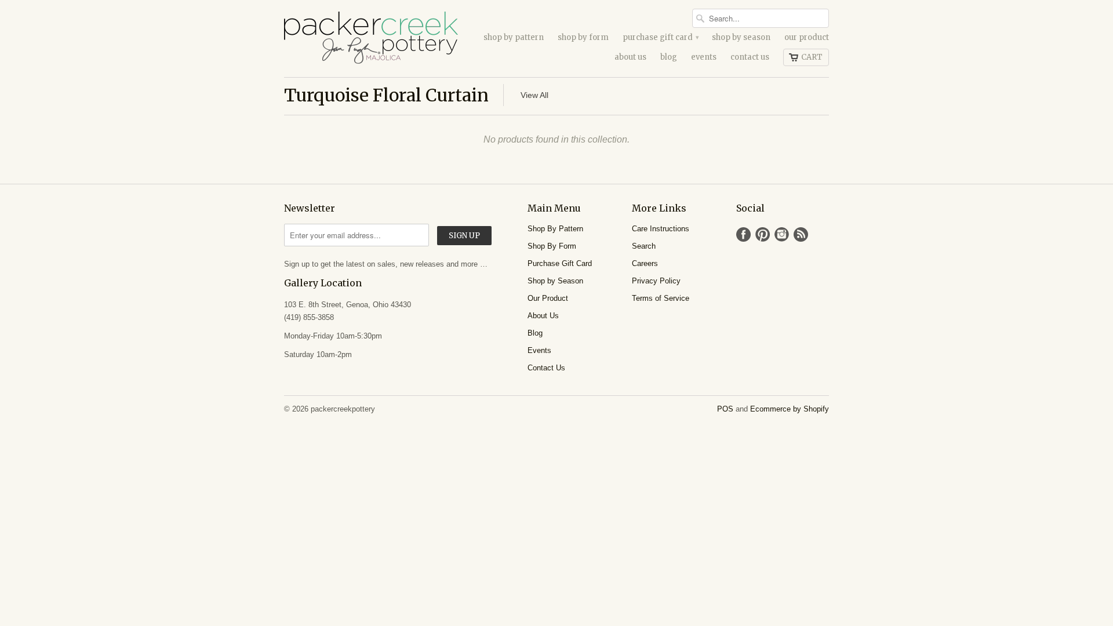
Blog (668, 57)
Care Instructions (660, 228)
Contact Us (749, 57)
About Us (630, 57)
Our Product (806, 37)
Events (703, 57)
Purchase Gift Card (660, 37)
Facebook (743, 234)
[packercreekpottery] (371, 38)
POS (725, 409)
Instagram (781, 234)
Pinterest (762, 234)
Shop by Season (741, 37)
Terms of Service (660, 298)
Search (644, 246)
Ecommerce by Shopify (789, 409)
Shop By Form (583, 37)
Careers (645, 263)
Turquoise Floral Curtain (386, 95)
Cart (812, 57)
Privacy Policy (656, 280)
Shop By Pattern (513, 37)
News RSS (801, 234)
